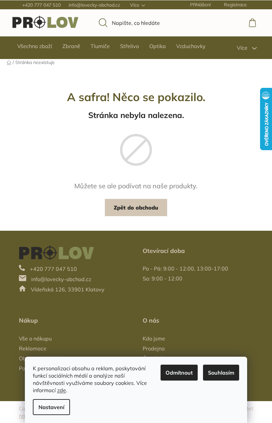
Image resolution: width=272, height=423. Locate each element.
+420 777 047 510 (41, 5)
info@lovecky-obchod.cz (94, 5)
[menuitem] (34, 46)
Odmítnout (179, 372)
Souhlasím (221, 372)
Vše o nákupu (35, 338)
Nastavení (51, 407)
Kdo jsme (154, 338)
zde (61, 390)
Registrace (235, 5)
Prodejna (154, 348)
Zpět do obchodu (136, 207)
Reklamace (32, 348)
